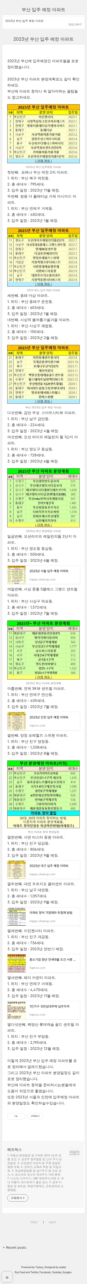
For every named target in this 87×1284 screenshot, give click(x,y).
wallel (62, 1267)
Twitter (34, 1272)
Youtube (56, 1272)
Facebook (45, 1272)
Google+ (67, 1272)
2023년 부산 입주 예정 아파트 (24, 20)
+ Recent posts (14, 1247)
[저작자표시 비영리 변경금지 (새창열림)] (48, 1116)
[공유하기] (21, 1116)
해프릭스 (14, 1149)
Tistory (39, 1267)
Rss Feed (20, 1272)
